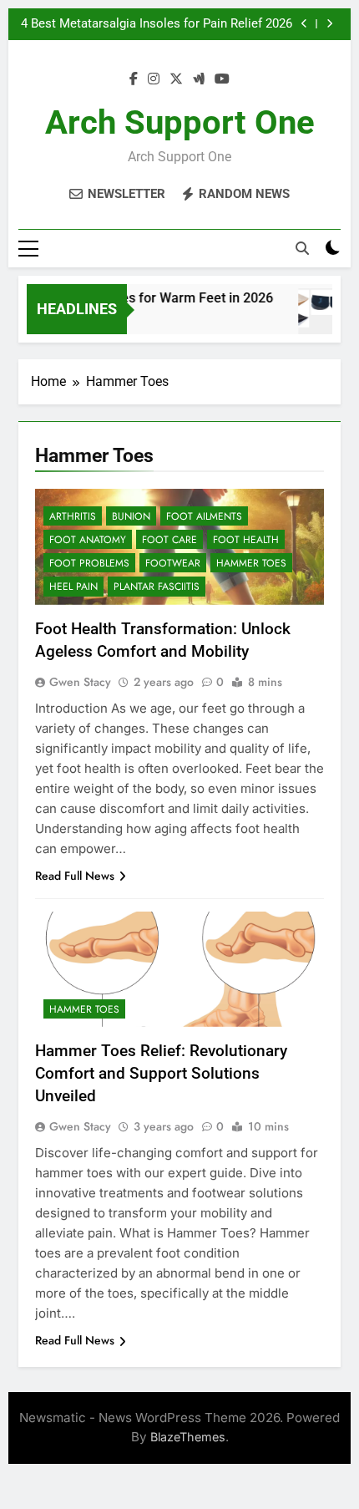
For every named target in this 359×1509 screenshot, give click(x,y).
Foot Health (246, 539)
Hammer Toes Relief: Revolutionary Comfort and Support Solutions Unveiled (161, 1073)
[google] (199, 79)
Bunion (131, 516)
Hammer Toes (251, 563)
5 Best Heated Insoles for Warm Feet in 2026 (134, 298)
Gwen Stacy (80, 681)
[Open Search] (302, 248)
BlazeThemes (187, 1437)
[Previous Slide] (304, 24)
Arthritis (72, 516)
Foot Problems (89, 563)
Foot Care (169, 539)
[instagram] (153, 79)
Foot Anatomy (87, 539)
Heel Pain (73, 586)
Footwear (172, 563)
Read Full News (74, 875)
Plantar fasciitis (157, 586)
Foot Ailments (204, 516)
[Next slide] (329, 24)
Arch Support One (180, 122)
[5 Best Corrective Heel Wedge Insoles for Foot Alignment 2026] (325, 319)
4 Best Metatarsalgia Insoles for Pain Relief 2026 (156, 24)
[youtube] (222, 79)
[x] (176, 79)
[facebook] (133, 79)
